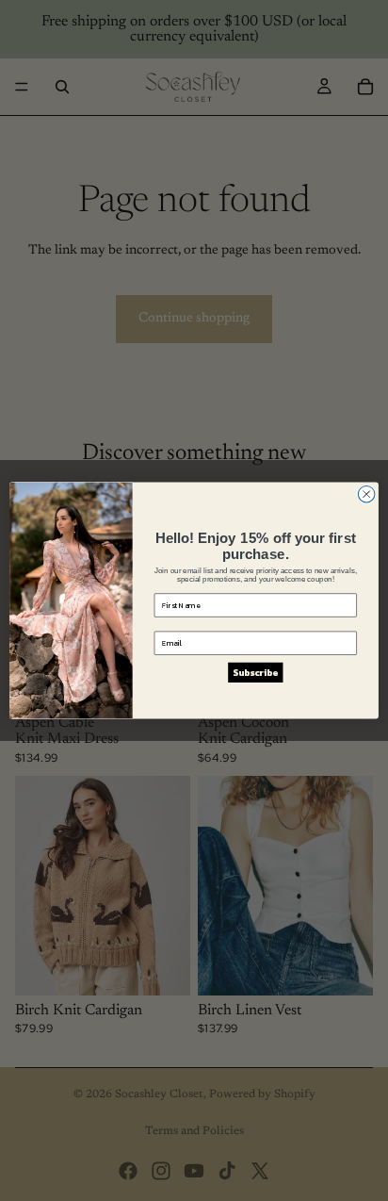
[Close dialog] (366, 493)
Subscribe (255, 673)
